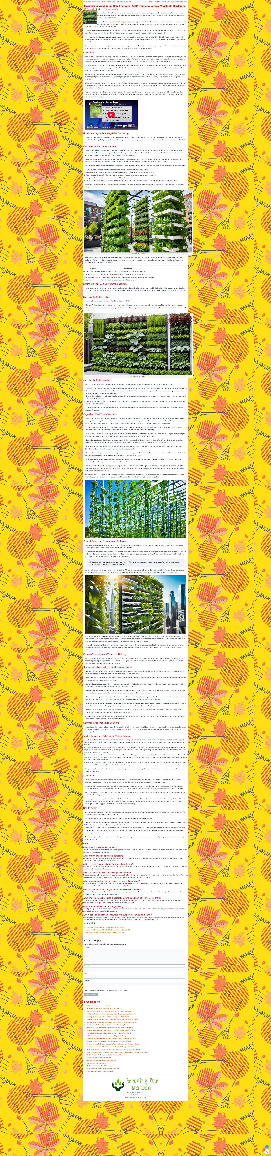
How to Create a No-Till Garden (96, 1063)
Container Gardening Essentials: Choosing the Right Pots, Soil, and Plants (109, 1041)
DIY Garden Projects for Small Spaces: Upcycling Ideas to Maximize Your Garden (111, 1014)
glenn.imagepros (113, 9)
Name (86, 966)
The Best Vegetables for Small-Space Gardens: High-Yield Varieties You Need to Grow (113, 1049)
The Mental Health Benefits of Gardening (98, 1066)
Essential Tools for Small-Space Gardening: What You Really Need (106, 1025)
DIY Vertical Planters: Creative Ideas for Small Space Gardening (106, 1036)
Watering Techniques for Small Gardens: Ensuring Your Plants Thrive (107, 1017)
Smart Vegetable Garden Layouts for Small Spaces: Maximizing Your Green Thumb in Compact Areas (117, 1052)
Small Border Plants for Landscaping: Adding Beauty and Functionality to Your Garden (112, 1019)
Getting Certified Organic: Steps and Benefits (100, 1071)
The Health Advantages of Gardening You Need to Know (103, 1008)
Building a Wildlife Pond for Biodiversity (98, 1058)
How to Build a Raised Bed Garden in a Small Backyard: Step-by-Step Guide (109, 1047)
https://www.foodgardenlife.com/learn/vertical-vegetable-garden (105, 927)
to (119, 22)
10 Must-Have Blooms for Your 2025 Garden (100, 1006)
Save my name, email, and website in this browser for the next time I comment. (106, 990)
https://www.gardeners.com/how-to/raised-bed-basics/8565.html (105, 933)
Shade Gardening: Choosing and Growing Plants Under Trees (168, 1)
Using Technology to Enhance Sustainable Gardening (102, 1068)
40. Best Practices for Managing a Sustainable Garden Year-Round (106, 1055)
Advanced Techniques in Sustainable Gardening (101, 1060)
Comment (87, 947)
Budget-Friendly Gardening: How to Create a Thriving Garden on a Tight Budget (110, 1030)
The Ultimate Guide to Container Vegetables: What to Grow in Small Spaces (109, 1027)
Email (86, 973)
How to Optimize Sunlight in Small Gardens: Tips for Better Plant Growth (108, 1033)
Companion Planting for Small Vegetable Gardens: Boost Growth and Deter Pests (111, 1038)
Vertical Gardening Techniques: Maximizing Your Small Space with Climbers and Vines (113, 1044)
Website (86, 980)
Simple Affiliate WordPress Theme (142, 1103)
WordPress (129, 1103)
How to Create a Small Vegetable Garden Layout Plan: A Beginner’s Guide (109, 1011)
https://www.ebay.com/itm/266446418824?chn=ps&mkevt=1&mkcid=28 (108, 930)
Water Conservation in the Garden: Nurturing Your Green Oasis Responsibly (107, 1)
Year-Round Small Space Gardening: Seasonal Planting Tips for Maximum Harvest (111, 1022)
